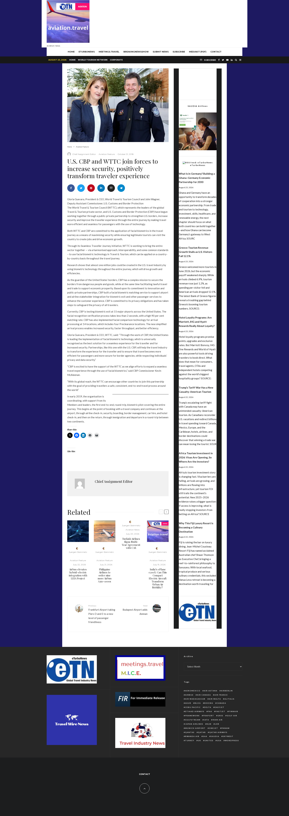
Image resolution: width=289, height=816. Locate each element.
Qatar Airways (218, 732)
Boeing (208, 703)
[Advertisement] (181, 22)
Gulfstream (192, 720)
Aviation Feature (107, 154)
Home (72, 60)
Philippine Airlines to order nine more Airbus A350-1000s (105, 575)
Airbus (189, 695)
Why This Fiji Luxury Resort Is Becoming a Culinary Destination (196, 527)
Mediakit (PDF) (197, 51)
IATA (206, 720)
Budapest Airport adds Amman (135, 609)
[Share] (71, 188)
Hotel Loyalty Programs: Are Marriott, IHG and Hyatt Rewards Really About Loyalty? (197, 321)
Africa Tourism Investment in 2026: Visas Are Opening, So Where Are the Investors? (196, 457)
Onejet (213, 728)
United (209, 740)
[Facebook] (219, 60)
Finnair (233, 711)
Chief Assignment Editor (84, 154)
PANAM (226, 728)
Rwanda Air (192, 736)
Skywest (228, 736)
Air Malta (215, 699)
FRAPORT (208, 716)
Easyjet (219, 707)
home (71, 51)
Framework (192, 716)
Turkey (189, 740)
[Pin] (91, 188)
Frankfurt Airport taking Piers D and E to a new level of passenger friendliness (101, 613)
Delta (207, 707)
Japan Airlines (194, 724)
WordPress (232, 740)
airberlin (227, 691)
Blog (198, 703)
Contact (215, 51)
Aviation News (132, 529)
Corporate (116, 60)
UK (199, 740)
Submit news (161, 51)
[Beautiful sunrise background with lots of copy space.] (104, 531)
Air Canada (204, 695)
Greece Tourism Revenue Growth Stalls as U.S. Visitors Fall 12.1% (195, 252)
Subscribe (179, 51)
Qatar (202, 732)
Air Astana (210, 691)
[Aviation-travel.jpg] (158, 531)
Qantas (190, 732)
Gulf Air (232, 716)
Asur (188, 703)
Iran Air (218, 720)
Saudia (215, 736)
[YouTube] (227, 60)
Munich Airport (195, 728)
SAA (205, 736)
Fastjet (220, 711)
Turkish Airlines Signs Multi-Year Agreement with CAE (131, 543)
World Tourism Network (93, 60)
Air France (221, 695)
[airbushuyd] (78, 531)
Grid (220, 716)
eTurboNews (87, 51)
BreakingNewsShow (136, 51)
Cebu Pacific (193, 707)
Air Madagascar (195, 699)
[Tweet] (81, 188)
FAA (210, 711)
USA (219, 740)
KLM (209, 724)
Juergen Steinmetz (78, 552)
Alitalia (229, 699)
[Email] (111, 188)
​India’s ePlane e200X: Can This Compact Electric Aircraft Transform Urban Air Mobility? (158, 578)
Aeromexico (192, 691)
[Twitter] (223, 60)
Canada (221, 703)
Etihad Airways (194, 711)
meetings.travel (109, 51)
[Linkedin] (232, 60)
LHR (217, 724)
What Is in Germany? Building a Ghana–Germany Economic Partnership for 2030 (197, 177)
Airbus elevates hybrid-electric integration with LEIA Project (78, 574)
